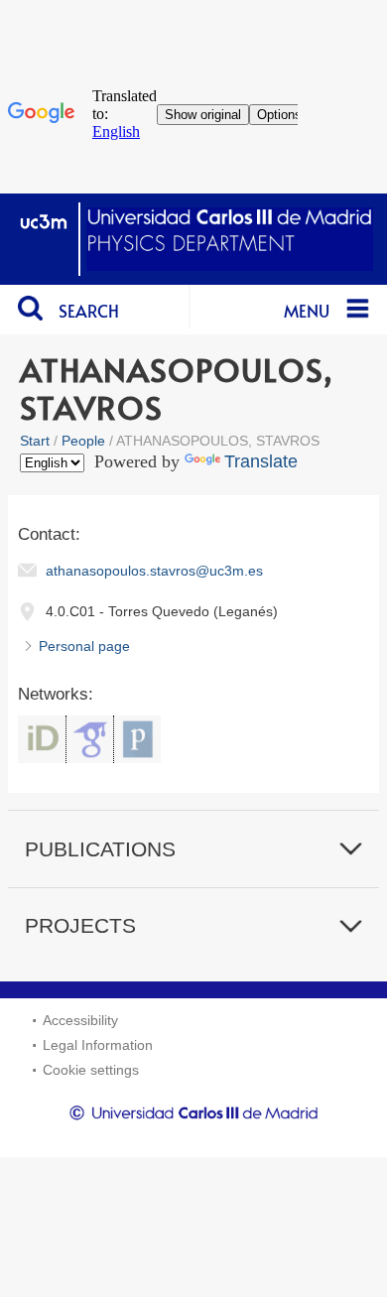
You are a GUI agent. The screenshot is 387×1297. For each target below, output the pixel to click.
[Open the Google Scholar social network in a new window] (89, 739)
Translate (261, 461)
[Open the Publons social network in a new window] (137, 739)
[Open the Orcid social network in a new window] (41, 739)
